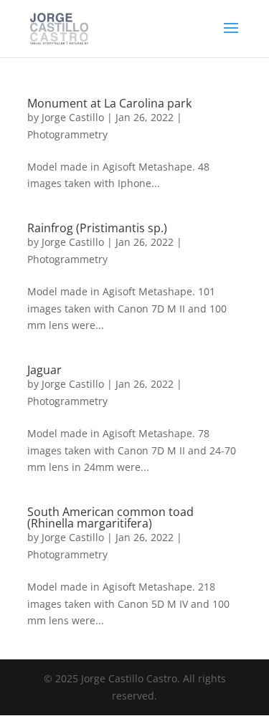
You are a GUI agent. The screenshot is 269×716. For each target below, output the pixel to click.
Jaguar (44, 370)
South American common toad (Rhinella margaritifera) (110, 517)
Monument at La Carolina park (109, 103)
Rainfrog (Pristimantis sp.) (97, 228)
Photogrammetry (67, 134)
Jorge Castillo (73, 117)
